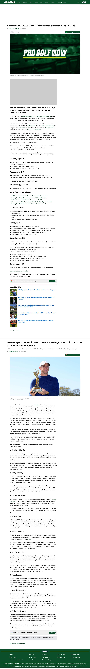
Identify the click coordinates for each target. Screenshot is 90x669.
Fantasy (60, 2)
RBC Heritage (31, 126)
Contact (44, 654)
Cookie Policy (61, 657)
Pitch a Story (13, 657)
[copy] (18, 32)
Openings (31, 654)
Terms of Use (46, 657)
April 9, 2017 (30, 150)
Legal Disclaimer (76, 657)
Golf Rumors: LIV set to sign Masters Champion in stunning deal (29, 196)
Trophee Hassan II (23, 128)
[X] (78, 2)
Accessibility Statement (16, 660)
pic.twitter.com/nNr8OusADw (29, 249)
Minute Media (10, 663)
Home (11, 330)
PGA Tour (37, 405)
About (11, 654)
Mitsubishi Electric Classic (34, 129)
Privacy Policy (32, 657)
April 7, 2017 (32, 251)
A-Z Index (31, 660)
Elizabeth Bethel (14, 28)
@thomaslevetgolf (36, 247)
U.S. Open (30, 539)
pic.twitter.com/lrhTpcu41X (38, 148)
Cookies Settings (47, 660)
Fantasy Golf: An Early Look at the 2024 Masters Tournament (28, 204)
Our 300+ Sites (61, 654)
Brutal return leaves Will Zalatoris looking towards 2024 (26, 200)
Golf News (17, 330)
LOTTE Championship (48, 126)
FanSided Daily (75, 654)
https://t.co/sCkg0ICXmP (24, 148)
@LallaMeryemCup (15, 249)
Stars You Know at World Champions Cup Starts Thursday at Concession (31, 202)
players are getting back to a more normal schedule (36, 116)
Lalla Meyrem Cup (49, 128)
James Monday (13, 351)
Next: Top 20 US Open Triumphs (19, 271)
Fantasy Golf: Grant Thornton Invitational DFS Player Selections (29, 198)
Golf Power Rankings (19, 643)
